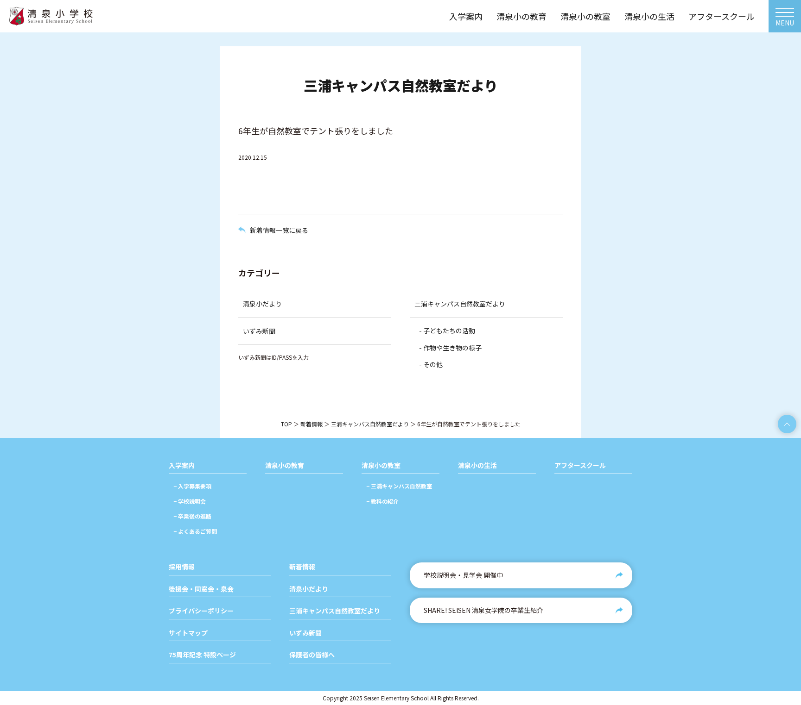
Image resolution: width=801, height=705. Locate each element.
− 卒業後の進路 (192, 516)
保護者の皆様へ (312, 654)
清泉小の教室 (381, 465)
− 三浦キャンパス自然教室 (399, 486)
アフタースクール (580, 465)
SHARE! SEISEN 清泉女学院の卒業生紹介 (483, 610)
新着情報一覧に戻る (279, 230)
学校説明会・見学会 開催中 (463, 575)
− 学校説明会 (189, 501)
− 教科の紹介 (382, 501)
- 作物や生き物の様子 (450, 347)
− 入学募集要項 (192, 486)
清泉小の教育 (284, 465)
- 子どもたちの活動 (447, 330)
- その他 (431, 364)
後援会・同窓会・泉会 (201, 589)
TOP (286, 424)
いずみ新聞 (259, 331)
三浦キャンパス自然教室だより (459, 303)
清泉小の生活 (477, 465)
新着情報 (311, 424)
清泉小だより (262, 303)
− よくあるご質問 (195, 531)
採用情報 (182, 566)
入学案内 (182, 465)
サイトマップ (188, 633)
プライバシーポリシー (201, 610)
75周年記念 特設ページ (202, 654)
